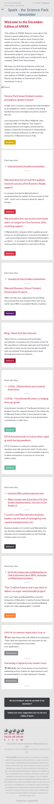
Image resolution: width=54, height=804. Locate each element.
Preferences (21, 800)
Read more (10, 142)
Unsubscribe (33, 800)
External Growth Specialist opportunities (26, 166)
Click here (46, 3)
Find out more (11, 653)
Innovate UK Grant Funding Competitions (27, 279)
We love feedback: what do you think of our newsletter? (27, 702)
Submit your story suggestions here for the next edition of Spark (27, 714)
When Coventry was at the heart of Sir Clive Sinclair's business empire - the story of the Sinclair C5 (27, 502)
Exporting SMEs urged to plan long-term (26, 493)
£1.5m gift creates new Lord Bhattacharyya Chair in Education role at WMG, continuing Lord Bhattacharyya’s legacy (27, 575)
